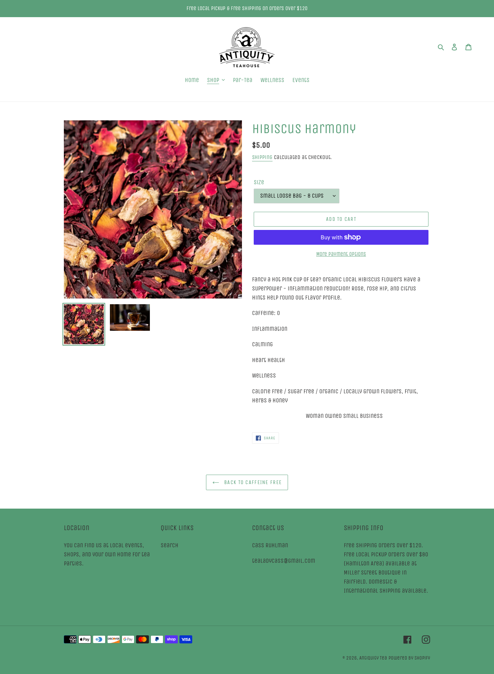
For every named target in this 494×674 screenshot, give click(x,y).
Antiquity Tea (373, 658)
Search (169, 545)
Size (259, 182)
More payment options (341, 254)
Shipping (262, 157)
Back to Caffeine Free (252, 482)
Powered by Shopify (409, 658)
